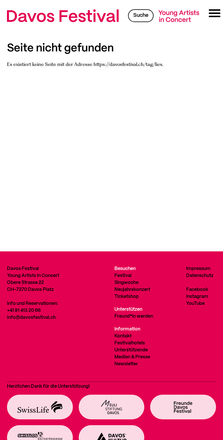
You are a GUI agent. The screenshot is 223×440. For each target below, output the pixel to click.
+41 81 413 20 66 (24, 310)
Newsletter (126, 364)
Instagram (197, 296)
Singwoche (126, 282)
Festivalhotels (129, 343)
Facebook (197, 289)
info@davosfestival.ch (31, 317)
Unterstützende (131, 350)
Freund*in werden (133, 316)
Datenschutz (199, 275)
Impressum (198, 268)
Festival (123, 275)
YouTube (195, 303)
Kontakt (123, 336)
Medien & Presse (132, 357)
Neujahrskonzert (132, 289)
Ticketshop (126, 296)
